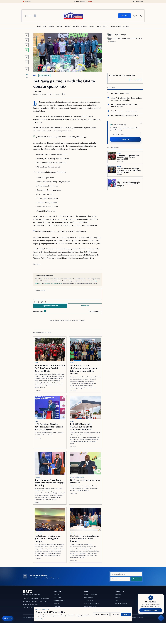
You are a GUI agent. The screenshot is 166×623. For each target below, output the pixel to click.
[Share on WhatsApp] (27, 50)
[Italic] (38, 301)
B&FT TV (105, 26)
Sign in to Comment (50, 306)
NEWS (44, 26)
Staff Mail (57, 606)
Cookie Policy (88, 600)
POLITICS (91, 26)
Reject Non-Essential (101, 614)
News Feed (118, 594)
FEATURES (76, 26)
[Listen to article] (27, 69)
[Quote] (41, 301)
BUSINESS (51, 26)
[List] (45, 301)
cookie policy (39, 619)
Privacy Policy (88, 597)
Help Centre (57, 597)
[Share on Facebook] (27, 40)
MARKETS (68, 26)
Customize (115, 614)
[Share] (27, 57)
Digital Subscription (121, 603)
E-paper (126, 26)
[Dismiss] (141, 123)
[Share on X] (27, 35)
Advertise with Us (59, 600)
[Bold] (35, 301)
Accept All (126, 614)
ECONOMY (60, 26)
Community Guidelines (91, 603)
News (35, 75)
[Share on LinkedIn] (27, 45)
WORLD (99, 26)
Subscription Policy (90, 606)
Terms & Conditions (90, 594)
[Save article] (27, 62)
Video (116, 600)
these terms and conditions (53, 283)
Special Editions (116, 26)
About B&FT (57, 594)
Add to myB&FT (45, 75)
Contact (56, 603)
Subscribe (124, 16)
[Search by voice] (35, 15)
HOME (39, 26)
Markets (117, 597)
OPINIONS (84, 26)
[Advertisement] (125, 56)
